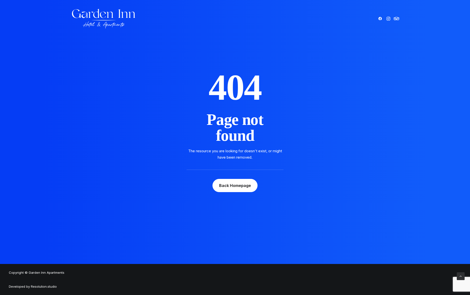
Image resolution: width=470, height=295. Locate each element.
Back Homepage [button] (235, 185)
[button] (381, 18)
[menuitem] (381, 18)
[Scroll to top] (461, 275)
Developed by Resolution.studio (33, 286)
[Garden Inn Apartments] (103, 18)
